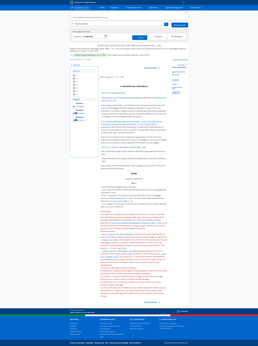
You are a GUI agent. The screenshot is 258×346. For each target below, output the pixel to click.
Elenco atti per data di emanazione (110, 326)
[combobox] (119, 24)
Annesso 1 (81, 106)
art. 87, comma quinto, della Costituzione (118, 234)
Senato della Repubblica (136, 329)
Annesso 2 (81, 113)
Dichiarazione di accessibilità (118, 343)
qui (107, 17)
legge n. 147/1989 (111, 239)
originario (158, 36)
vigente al (78, 36)
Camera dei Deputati (136, 326)
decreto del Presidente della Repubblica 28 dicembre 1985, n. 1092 (136, 222)
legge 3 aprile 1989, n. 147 (117, 105)
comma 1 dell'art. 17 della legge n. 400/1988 (119, 251)
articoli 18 (110, 97)
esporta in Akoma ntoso (177, 88)
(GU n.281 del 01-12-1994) (80, 59)
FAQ (106, 343)
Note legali (90, 343)
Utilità (101, 337)
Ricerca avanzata (180, 25)
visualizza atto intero (180, 59)
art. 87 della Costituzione (115, 92)
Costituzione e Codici (106, 323)
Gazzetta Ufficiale (105, 329)
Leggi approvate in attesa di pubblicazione (112, 334)
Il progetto (73, 326)
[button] (105, 36)
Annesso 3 (81, 120)
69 (116, 97)
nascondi (76, 64)
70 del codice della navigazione (130, 97)
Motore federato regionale (107, 331)
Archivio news (74, 323)
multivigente (177, 36)
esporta (174, 84)
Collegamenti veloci (75, 331)
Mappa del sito (99, 343)
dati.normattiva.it (135, 343)
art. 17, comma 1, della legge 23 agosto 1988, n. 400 (126, 147)
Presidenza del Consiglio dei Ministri (140, 323)
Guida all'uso (73, 329)
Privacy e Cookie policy (77, 343)
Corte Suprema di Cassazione (168, 323)
